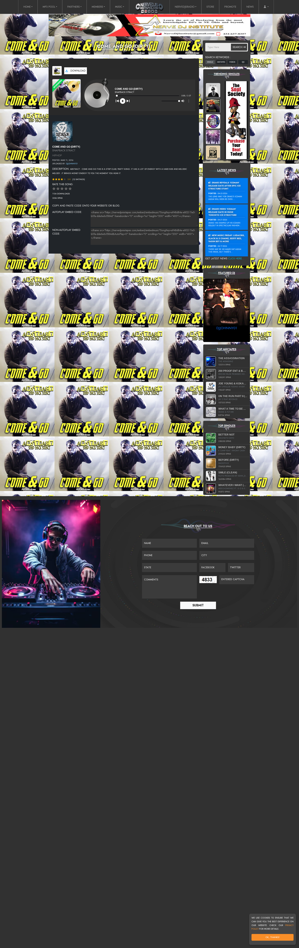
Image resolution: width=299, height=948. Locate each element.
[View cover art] (57, 70)
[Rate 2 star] (57, 188)
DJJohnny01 (72, 163)
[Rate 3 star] (62, 188)
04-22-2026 (222, 193)
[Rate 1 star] (53, 188)
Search (238, 47)
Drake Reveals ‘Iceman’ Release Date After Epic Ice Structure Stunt (224, 185)
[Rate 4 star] (66, 188)
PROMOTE (230, 7)
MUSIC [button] (118, 7)
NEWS (250, 7)
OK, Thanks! (273, 937)
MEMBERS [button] (97, 7)
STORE (210, 7)
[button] (266, 7)
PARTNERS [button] (73, 7)
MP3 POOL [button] (49, 7)
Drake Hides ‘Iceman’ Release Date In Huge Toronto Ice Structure (222, 212)
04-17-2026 (222, 246)
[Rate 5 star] (70, 188)
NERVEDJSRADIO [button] (185, 7)
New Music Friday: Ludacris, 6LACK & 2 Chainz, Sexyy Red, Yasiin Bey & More (226, 238)
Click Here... (236, 258)
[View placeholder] (62, 131)
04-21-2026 (222, 219)
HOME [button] (27, 7)
